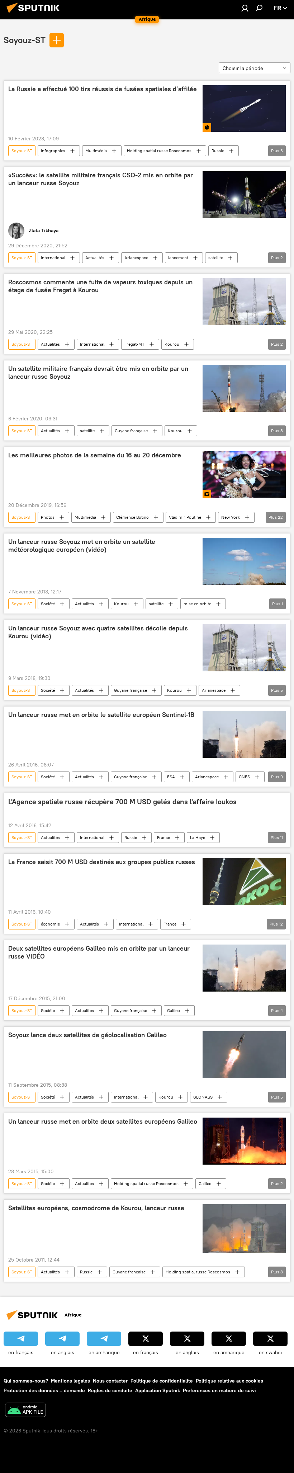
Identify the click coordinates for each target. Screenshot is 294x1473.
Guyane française (131, 430)
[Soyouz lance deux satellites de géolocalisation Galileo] (244, 1054)
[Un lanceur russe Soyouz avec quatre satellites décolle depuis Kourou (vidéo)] (244, 647)
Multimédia (96, 150)
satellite (215, 257)
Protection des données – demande (44, 1390)
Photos (47, 517)
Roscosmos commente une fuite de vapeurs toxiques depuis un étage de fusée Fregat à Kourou (100, 286)
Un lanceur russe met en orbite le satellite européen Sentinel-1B (101, 715)
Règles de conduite (110, 1390)
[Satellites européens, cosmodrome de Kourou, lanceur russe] (244, 1228)
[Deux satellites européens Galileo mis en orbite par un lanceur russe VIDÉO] (244, 968)
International (53, 257)
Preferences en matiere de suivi (219, 1390)
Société (48, 603)
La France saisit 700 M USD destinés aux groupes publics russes (101, 862)
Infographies (53, 150)
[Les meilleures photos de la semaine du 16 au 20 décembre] (244, 474)
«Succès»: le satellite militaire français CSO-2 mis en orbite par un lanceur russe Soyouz (100, 179)
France (163, 837)
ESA (171, 776)
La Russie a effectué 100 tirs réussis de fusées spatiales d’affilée (102, 89)
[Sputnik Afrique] (35, 14)
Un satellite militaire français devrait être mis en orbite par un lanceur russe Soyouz (98, 373)
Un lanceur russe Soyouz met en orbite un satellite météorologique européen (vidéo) (81, 546)
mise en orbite (197, 603)
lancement (178, 257)
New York (230, 517)
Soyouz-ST (25, 39)
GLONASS (203, 1097)
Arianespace (136, 257)
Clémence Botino (132, 517)
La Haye (197, 837)
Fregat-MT (134, 344)
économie (50, 924)
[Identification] (245, 8)
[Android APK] (25, 1411)
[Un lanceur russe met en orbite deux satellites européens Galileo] (244, 1141)
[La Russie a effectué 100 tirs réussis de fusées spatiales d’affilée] (244, 108)
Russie (218, 150)
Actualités (94, 257)
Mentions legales (70, 1381)
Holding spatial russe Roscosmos (159, 150)
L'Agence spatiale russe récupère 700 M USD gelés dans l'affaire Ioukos (122, 801)
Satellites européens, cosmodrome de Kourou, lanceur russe (96, 1208)
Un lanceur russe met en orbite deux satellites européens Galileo (102, 1121)
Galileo (173, 1010)
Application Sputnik (157, 1390)
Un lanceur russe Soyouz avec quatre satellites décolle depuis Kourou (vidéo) (98, 632)
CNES (244, 776)
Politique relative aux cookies (229, 1381)
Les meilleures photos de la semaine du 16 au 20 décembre (94, 455)
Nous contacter (110, 1381)
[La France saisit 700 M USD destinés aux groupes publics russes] (244, 881)
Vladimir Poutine (185, 517)
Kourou (172, 344)
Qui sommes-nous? (26, 1381)
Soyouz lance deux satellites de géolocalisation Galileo (87, 1035)
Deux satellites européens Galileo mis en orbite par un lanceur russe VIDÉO (99, 952)
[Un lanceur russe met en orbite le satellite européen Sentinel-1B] (244, 734)
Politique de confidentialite (162, 1381)
